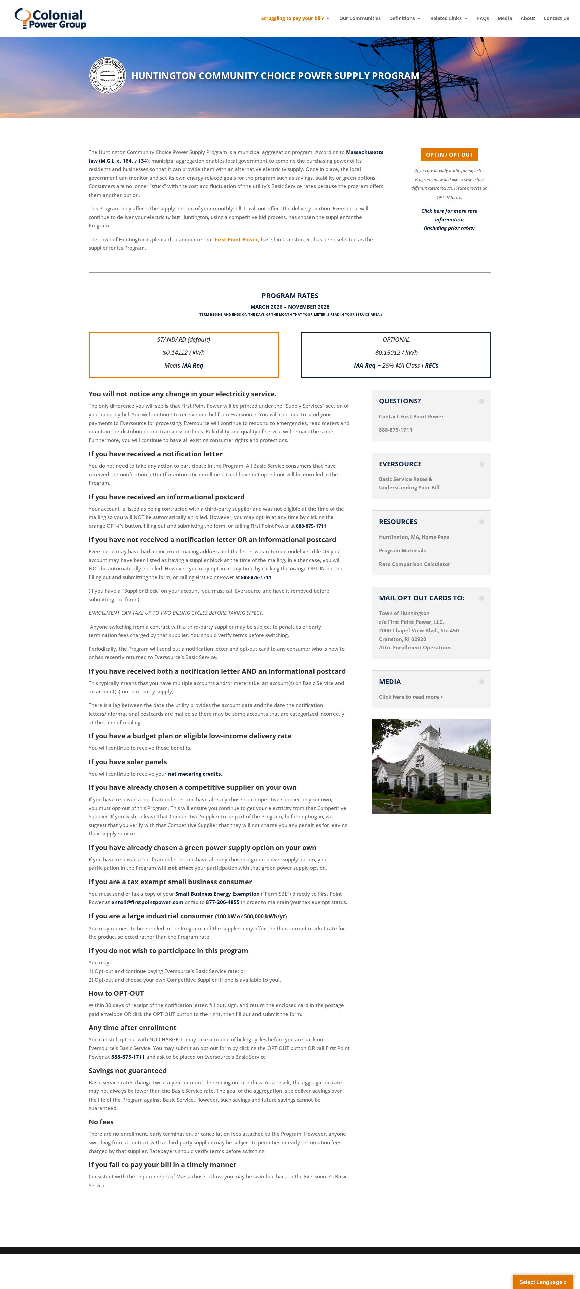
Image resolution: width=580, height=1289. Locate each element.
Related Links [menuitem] (446, 18)
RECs (432, 365)
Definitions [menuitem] (402, 18)
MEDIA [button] (390, 681)
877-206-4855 (223, 902)
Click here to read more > (411, 696)
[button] (573, 1240)
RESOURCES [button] (398, 521)
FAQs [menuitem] (483, 18)
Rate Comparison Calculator (414, 564)
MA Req (192, 365)
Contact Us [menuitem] (556, 18)
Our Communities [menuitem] (360, 18)
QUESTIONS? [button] (400, 401)
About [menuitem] (528, 18)
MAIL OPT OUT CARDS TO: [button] (422, 598)
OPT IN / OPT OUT (449, 154)
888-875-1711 (311, 526)
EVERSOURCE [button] (400, 464)
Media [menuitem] (505, 18)
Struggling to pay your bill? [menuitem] (292, 18)
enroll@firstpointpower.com (147, 902)
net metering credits (194, 773)
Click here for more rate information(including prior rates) (449, 219)
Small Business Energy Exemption (217, 893)
